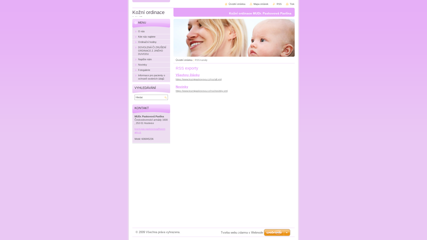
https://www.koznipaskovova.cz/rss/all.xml (199, 79)
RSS (279, 4)
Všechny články (188, 75)
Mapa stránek (261, 4)
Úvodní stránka (184, 60)
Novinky (182, 86)
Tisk (292, 4)
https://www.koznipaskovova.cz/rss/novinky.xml (202, 91)
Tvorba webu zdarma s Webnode (242, 232)
